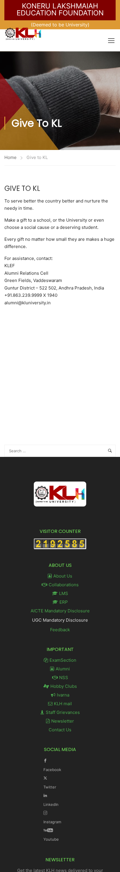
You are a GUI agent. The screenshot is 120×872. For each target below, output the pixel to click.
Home (10, 157)
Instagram (52, 821)
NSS (63, 677)
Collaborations (64, 584)
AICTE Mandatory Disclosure (60, 611)
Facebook (52, 769)
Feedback (60, 629)
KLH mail (63, 703)
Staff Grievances (63, 712)
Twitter (49, 787)
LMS (63, 593)
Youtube (51, 839)
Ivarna (63, 695)
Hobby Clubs (63, 686)
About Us (62, 576)
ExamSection (63, 660)
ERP (63, 602)
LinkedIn (51, 804)
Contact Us (60, 729)
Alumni (63, 669)
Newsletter (62, 721)
